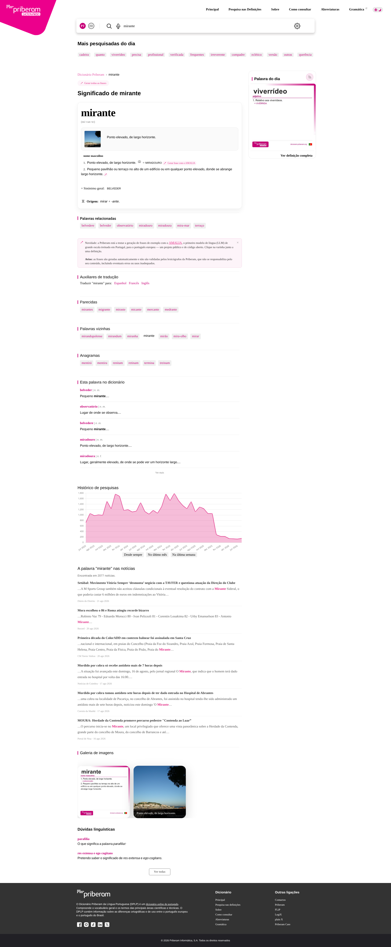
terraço (199, 225)
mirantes (87, 309)
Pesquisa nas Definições (244, 9)
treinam (165, 363)
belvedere (88, 225)
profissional (155, 54)
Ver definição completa (296, 155)
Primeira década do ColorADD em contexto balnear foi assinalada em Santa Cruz (134, 638)
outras (288, 54)
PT (83, 26)
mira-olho (180, 336)
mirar (195, 336)
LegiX (278, 914)
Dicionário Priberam (91, 74)
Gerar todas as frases (95, 83)
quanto (100, 54)
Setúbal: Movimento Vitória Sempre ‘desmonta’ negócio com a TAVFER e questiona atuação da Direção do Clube (156, 583)
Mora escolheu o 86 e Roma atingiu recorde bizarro (113, 610)
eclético (257, 54)
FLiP (277, 909)
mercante (153, 309)
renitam (118, 363)
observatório (125, 225)
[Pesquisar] (109, 25)
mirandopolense (92, 336)
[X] (107, 926)
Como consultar (300, 9)
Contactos (280, 899)
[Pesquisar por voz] (118, 25)
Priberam (280, 904)
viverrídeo (118, 54)
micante (136, 309)
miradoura (165, 225)
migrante (104, 309)
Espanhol (120, 283)
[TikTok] (93, 926)
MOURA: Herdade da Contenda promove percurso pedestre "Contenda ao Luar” (134, 720)
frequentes (197, 54)
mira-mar (183, 225)
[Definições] (297, 25)
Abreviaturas (330, 9)
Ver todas (159, 871)
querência (305, 54)
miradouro (146, 225)
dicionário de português (162, 904)
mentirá (87, 363)
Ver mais (159, 472)
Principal (212, 9)
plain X (279, 919)
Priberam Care (282, 924)
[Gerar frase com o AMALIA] (106, 174)
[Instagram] (86, 926)
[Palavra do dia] (309, 77)
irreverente (218, 54)
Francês (134, 283)
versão (273, 54)
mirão (164, 336)
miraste (120, 309)
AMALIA (175, 243)
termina (149, 363)
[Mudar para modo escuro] (378, 9)
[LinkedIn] (100, 926)
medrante (171, 309)
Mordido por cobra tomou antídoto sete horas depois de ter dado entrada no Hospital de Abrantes (145, 693)
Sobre (275, 9)
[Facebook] (79, 926)
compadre (238, 54)
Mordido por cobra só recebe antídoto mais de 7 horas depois (120, 665)
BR (91, 26)
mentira (102, 363)
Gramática (357, 9)
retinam (133, 363)
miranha (132, 336)
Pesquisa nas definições (228, 904)
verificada (176, 54)
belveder (105, 225)
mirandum (115, 336)
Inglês (145, 283)
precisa (136, 54)
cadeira (84, 54)
